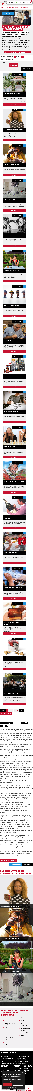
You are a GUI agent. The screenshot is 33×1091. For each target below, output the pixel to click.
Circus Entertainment (20, 1063)
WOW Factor (4, 1056)
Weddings (3, 1059)
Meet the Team (5, 1070)
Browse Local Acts (8, 860)
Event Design (15, 7)
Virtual (2, 1061)
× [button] (22, 1073)
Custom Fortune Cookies (12, 658)
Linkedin (26, 1076)
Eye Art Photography (11, 235)
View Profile (14, 104)
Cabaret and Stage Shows (21, 1061)
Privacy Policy (18, 1068)
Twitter (26, 1073)
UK (5, 1042)
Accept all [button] (8, 1084)
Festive (3, 1055)
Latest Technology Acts (21, 1059)
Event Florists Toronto (12, 94)
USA (5, 1045)
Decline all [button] (18, 1084)
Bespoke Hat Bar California (13, 587)
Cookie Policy (18, 1070)
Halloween (18, 1055)
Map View (26, 69)
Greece (23, 1020)
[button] (13, 1087)
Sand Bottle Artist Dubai (12, 164)
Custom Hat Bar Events (11, 693)
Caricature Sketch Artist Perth (14, 481)
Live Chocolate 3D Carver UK (13, 129)
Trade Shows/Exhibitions (7, 1063)
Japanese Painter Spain (11, 411)
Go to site (28, 2)
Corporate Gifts (23, 7)
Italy (22, 1023)
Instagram (26, 1070)
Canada (6, 1020)
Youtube (26, 1075)
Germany (23, 1018)
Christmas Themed (20, 1058)
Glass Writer (8, 340)
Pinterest (26, 1071)
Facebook (26, 1068)
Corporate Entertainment (7, 1058)
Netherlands (24, 1025)
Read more (13, 1081)
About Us (3, 1068)
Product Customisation (12, 270)
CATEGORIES (8, 7)
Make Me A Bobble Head (11, 305)
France (6, 1027)
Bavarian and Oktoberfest (22, 1056)
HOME (2, 7)
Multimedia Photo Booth (12, 376)
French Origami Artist (11, 199)
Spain (22, 1035)
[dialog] (13, 1080)
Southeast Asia (25, 1033)
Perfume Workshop (10, 446)
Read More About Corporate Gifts (17, 52)
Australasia (7, 1018)
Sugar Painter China (10, 552)
